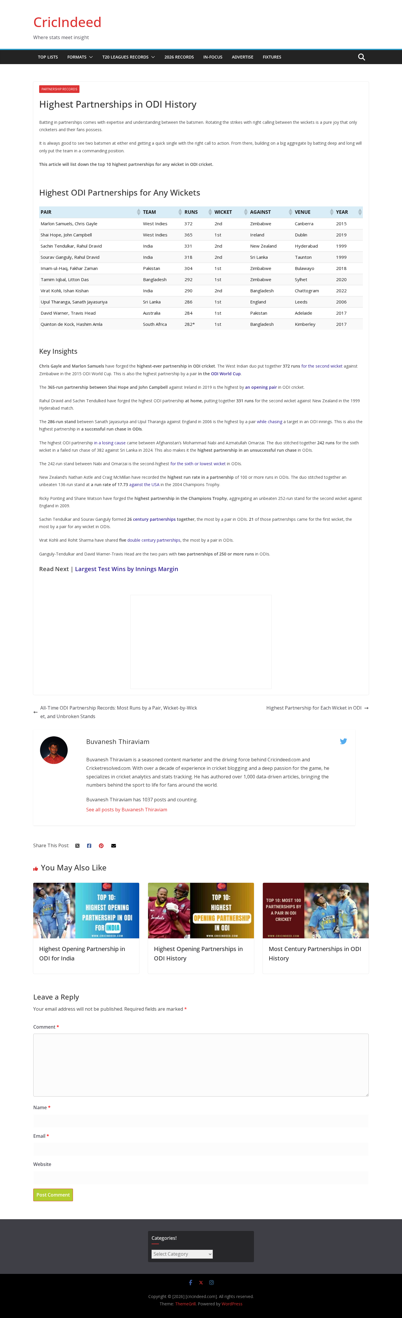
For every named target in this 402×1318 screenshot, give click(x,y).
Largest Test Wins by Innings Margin (126, 569)
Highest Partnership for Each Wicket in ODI (314, 708)
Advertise (242, 57)
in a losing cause (110, 443)
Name (42, 1107)
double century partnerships (153, 540)
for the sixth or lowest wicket (198, 463)
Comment (46, 1027)
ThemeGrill (185, 1304)
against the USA (144, 484)
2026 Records (179, 57)
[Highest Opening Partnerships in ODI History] (201, 887)
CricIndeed (67, 22)
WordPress (232, 1304)
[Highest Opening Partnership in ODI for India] (86, 887)
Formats (77, 57)
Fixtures (272, 57)
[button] (90, 57)
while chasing (269, 421)
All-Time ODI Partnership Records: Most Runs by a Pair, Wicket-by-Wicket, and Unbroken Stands (118, 712)
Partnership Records (59, 89)
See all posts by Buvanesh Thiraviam (126, 809)
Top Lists (48, 57)
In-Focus (212, 57)
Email (41, 1136)
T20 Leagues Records (125, 57)
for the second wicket (322, 366)
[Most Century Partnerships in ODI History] (316, 887)
